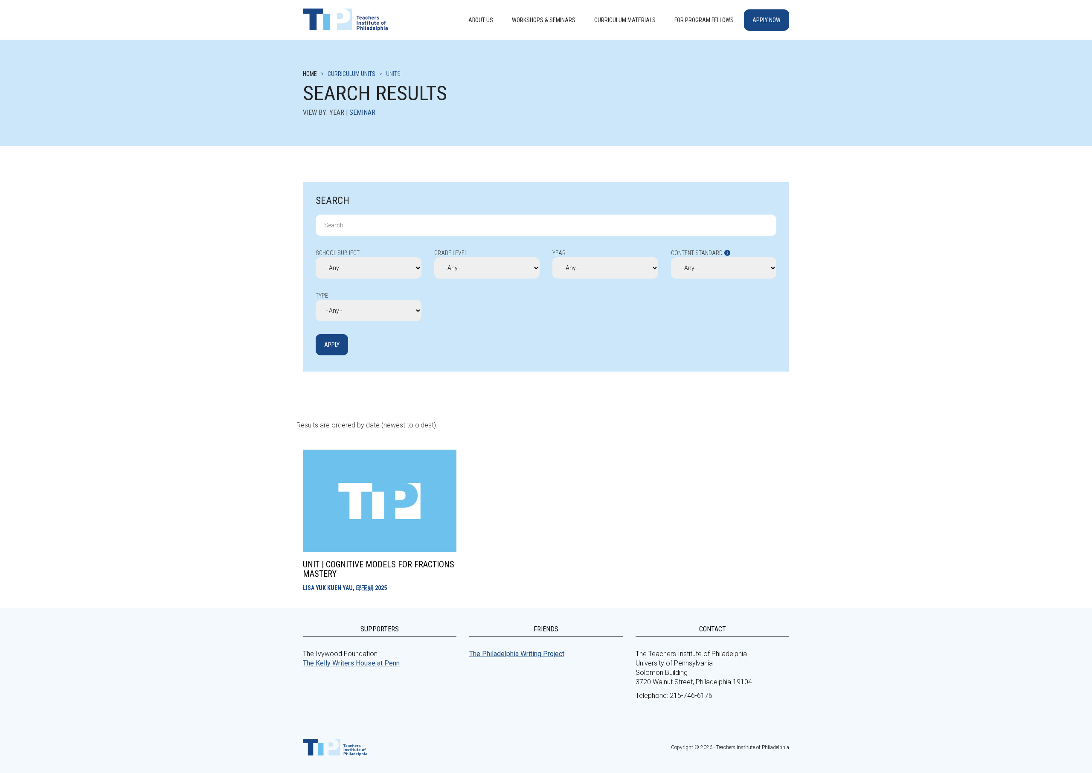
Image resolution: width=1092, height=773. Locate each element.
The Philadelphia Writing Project (516, 654)
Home (310, 73)
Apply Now (766, 20)
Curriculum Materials (625, 20)
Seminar (362, 112)
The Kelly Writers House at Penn (351, 663)
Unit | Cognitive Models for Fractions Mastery (378, 569)
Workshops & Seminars (543, 20)
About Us (480, 20)
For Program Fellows (704, 20)
